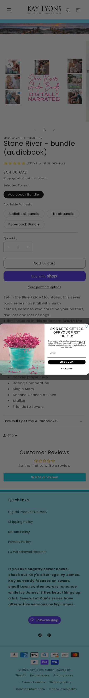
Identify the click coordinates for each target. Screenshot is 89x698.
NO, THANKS (66, 369)
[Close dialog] (86, 326)
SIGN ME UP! (67, 362)
